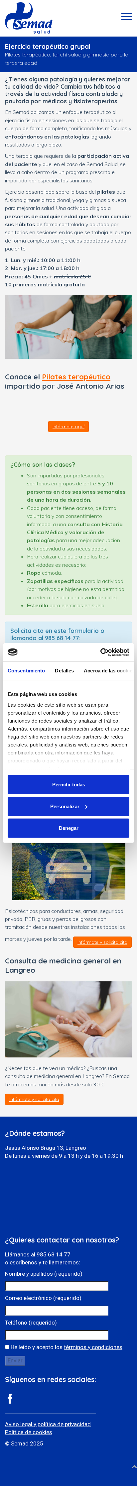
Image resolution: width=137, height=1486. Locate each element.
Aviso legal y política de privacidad (48, 1424)
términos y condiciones (93, 1347)
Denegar (68, 828)
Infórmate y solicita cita (102, 942)
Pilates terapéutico (76, 376)
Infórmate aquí (68, 427)
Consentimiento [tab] (26, 670)
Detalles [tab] (64, 670)
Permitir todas (68, 784)
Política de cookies (28, 1432)
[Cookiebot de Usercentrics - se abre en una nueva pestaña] (100, 652)
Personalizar (64, 806)
